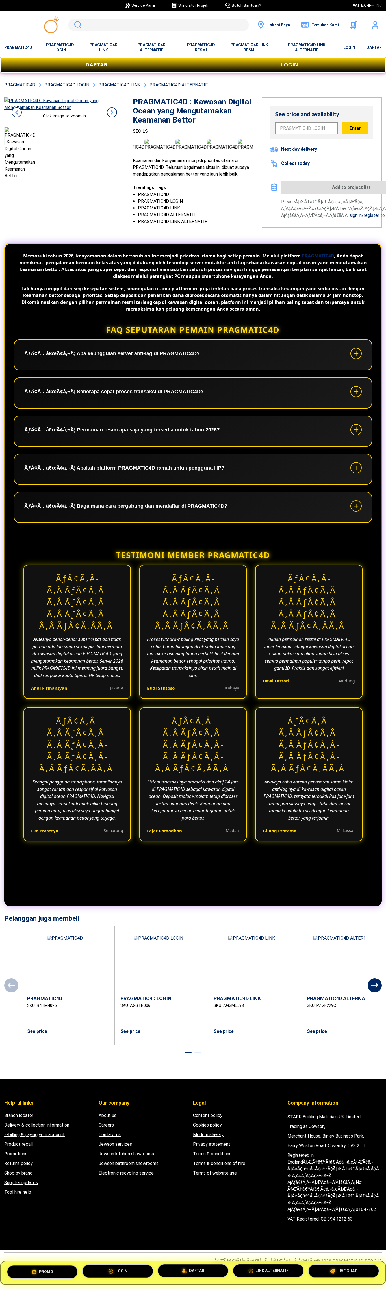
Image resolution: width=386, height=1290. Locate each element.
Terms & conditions (212, 1153)
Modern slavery (208, 1134)
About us (107, 1115)
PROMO (46, 1271)
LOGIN (349, 47)
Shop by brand (18, 1173)
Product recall (18, 1144)
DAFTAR (374, 47)
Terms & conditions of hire (219, 1163)
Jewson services (115, 1144)
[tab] (188, 1052)
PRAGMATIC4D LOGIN (60, 47)
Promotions (15, 1153)
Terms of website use (215, 1173)
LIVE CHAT (347, 1272)
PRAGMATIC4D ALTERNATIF (152, 47)
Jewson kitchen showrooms (126, 1153)
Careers (106, 1125)
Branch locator (18, 1115)
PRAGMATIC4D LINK (104, 47)
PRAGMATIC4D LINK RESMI (249, 47)
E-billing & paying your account (34, 1134)
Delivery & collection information (36, 1125)
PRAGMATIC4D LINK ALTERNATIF (307, 47)
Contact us (110, 1134)
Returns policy (18, 1163)
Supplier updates (21, 1182)
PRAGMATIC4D (18, 47)
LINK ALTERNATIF (272, 1273)
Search (76, 25)
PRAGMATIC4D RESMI (201, 47)
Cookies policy (207, 1125)
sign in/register (364, 215)
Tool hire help (17, 1192)
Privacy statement (211, 1144)
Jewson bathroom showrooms (129, 1163)
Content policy (207, 1115)
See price (37, 1031)
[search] (158, 25)
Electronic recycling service (126, 1173)
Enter (355, 128)
